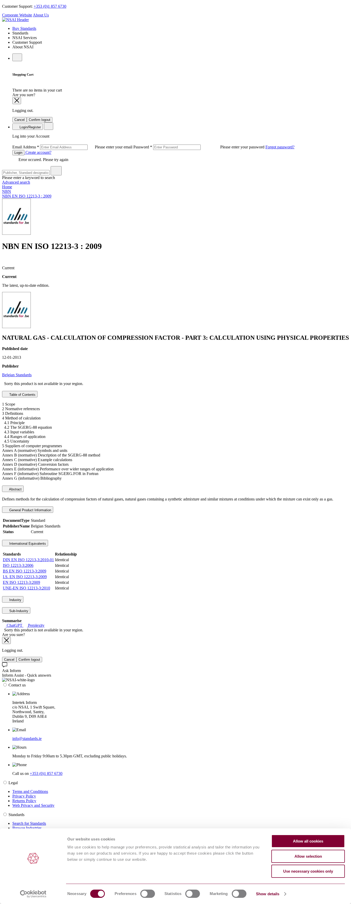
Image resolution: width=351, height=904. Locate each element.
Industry (14, 600)
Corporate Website (17, 15)
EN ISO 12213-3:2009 (21, 582)
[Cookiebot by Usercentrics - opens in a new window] (33, 894)
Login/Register (30, 127)
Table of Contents (21, 395)
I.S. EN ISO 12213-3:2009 (25, 577)
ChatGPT (14, 625)
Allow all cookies (308, 841)
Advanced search (16, 182)
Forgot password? (279, 147)
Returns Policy (24, 801)
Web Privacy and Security (33, 805)
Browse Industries (27, 828)
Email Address (72, 147)
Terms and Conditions (30, 791)
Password (199, 147)
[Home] (15, 19)
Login (18, 153)
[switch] (147, 894)
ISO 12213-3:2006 (18, 565)
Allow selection (308, 856)
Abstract (15, 489)
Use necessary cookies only (308, 871)
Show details (267, 894)
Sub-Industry (18, 611)
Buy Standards (24, 28)
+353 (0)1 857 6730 (50, 6)
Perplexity (35, 625)
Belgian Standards (17, 375)
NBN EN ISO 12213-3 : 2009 (26, 196)
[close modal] (16, 100)
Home (7, 187)
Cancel (19, 120)
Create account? (37, 152)
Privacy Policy (24, 796)
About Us (41, 15)
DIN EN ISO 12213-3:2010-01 (28, 560)
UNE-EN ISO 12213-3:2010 (26, 588)
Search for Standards (29, 823)
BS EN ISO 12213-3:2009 (24, 571)
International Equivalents (27, 543)
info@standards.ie (27, 738)
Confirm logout (39, 120)
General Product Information (29, 510)
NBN (6, 191)
